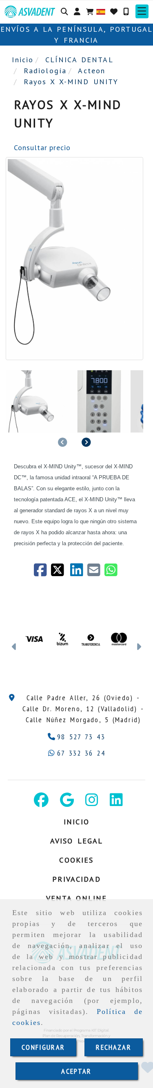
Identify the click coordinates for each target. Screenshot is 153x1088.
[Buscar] (64, 11)
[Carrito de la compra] (89, 11)
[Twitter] (60, 572)
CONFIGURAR (43, 1047)
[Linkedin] (116, 802)
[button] (77, 11)
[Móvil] (126, 11)
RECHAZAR (113, 1047)
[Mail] (95, 572)
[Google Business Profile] (67, 802)
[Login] (113, 11)
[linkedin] (78, 572)
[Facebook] (42, 572)
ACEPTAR (76, 1071)
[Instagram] (91, 802)
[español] (100, 11)
